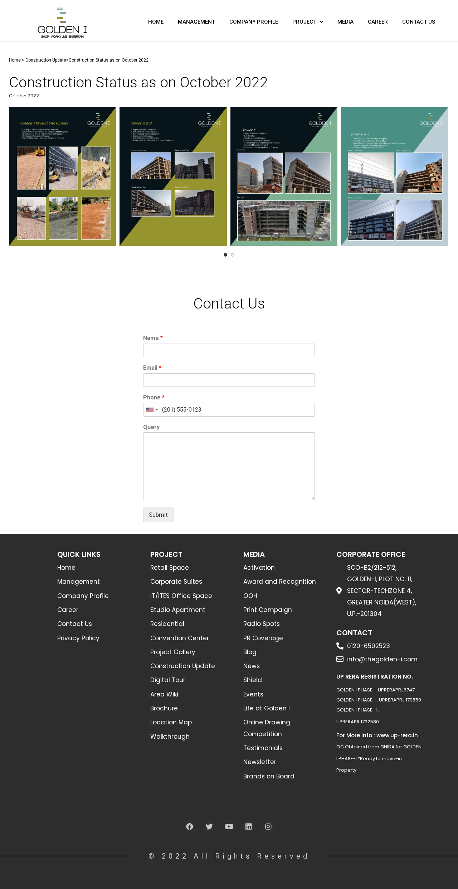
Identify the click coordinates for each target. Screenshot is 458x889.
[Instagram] (268, 827)
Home (15, 60)
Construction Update (45, 60)
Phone (154, 397)
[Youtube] (229, 827)
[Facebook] (189, 827)
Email (152, 367)
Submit (158, 514)
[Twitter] (209, 827)
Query (151, 427)
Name (153, 338)
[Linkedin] (249, 827)
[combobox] (151, 409)
